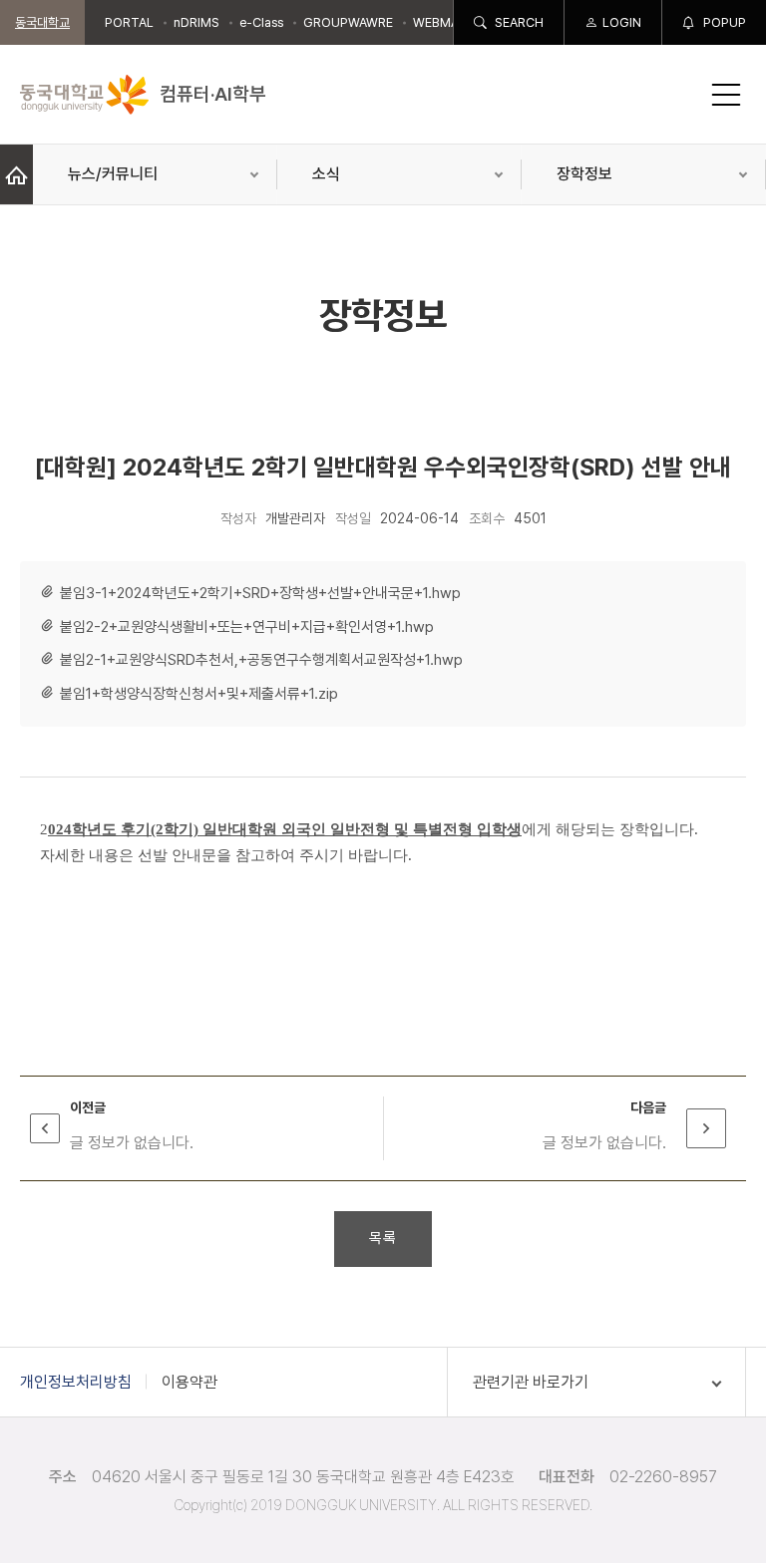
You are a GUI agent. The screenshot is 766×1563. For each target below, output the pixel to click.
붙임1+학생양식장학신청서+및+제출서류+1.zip (199, 694)
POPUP (723, 22)
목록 (383, 1238)
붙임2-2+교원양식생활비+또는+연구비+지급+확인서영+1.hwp (247, 627)
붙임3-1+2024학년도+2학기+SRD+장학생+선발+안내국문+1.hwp (260, 593)
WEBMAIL (441, 22)
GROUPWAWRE (348, 22)
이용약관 (189, 1382)
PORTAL (129, 22)
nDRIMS (196, 22)
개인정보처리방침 (76, 1382)
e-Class (261, 22)
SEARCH (518, 22)
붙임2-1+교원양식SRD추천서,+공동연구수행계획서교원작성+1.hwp (261, 660)
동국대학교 (42, 22)
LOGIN (621, 22)
